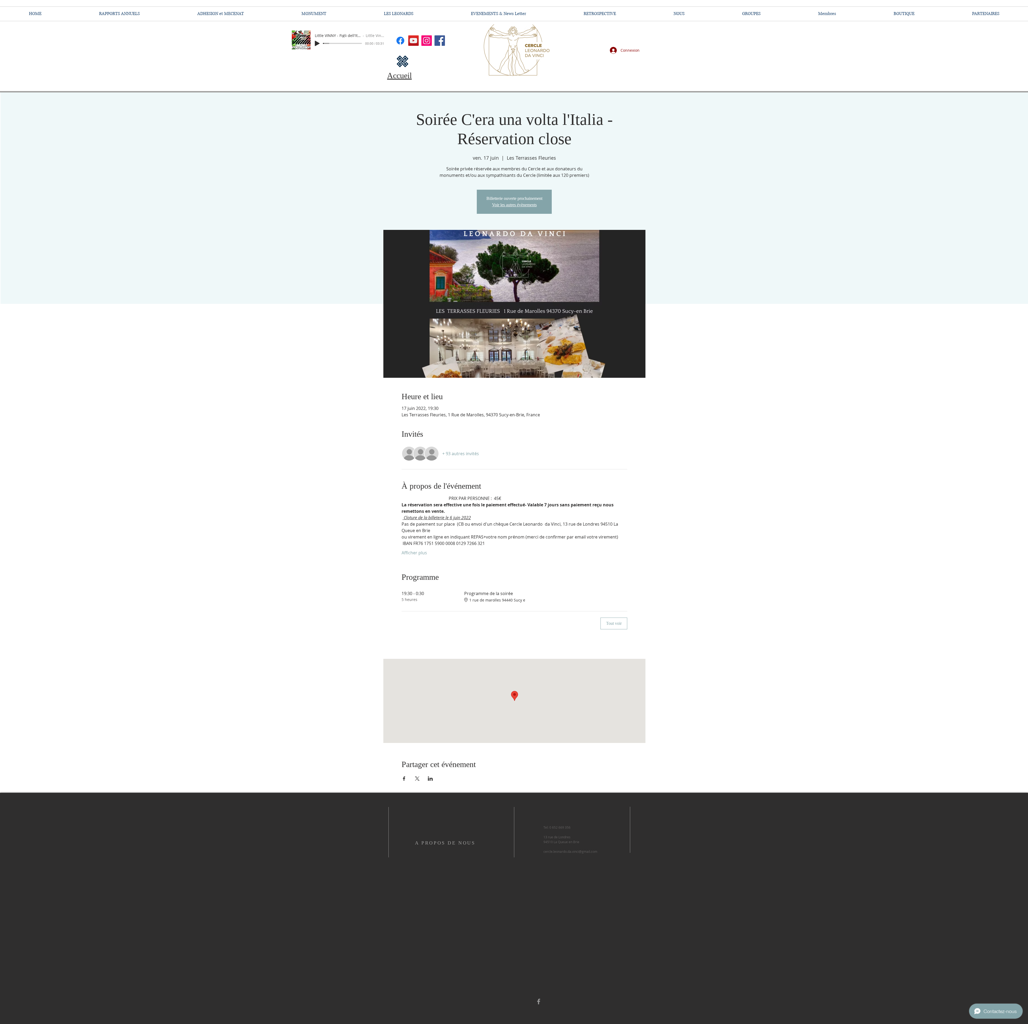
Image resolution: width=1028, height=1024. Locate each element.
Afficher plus (414, 553)
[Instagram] (426, 40)
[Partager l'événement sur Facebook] (404, 778)
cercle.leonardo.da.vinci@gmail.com (570, 851)
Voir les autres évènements (514, 205)
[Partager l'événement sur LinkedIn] (430, 778)
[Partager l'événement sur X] (417, 778)
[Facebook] (439, 40)
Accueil (399, 75)
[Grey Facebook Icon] (538, 1001)
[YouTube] (413, 40)
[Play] (317, 43)
